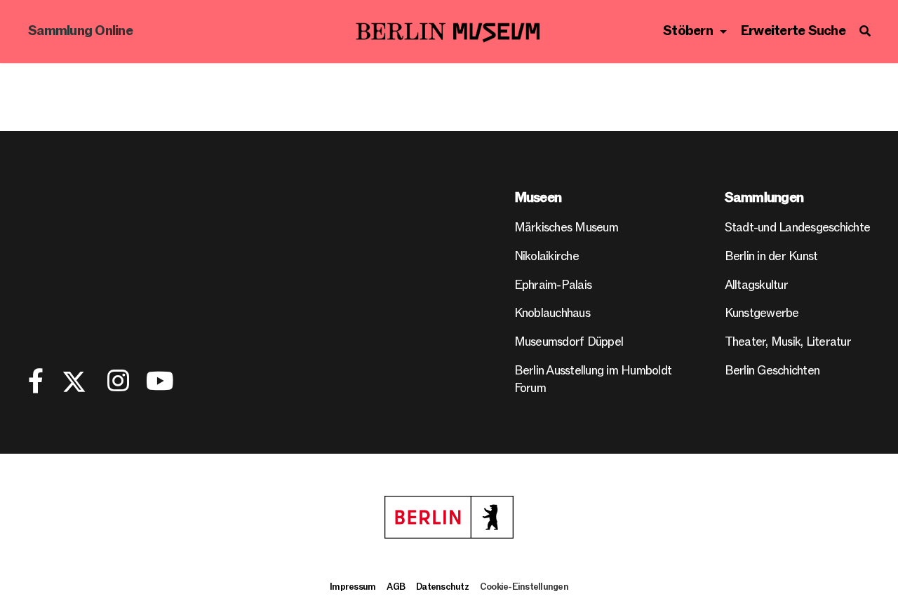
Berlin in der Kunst (771, 256)
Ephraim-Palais (553, 285)
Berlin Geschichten (772, 371)
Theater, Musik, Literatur (788, 342)
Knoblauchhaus (552, 313)
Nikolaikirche (546, 256)
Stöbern (688, 31)
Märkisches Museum (566, 227)
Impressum (352, 587)
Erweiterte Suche (793, 31)
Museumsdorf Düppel (569, 342)
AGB (396, 587)
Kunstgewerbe (762, 313)
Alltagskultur (756, 285)
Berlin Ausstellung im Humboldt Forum (593, 379)
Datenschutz (442, 587)
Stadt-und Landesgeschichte (798, 227)
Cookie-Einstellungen (524, 587)
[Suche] (864, 31)
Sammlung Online (80, 31)
